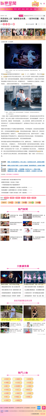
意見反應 (33, 407)
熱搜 (23, 9)
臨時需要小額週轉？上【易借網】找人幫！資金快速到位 (16, 330)
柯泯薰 (5, 76)
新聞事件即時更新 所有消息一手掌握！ (10, 182)
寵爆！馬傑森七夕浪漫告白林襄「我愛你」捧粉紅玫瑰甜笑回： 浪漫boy (28, 37)
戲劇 (35, 9)
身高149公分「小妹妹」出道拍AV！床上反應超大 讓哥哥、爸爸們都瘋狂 (17, 37)
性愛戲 (17, 131)
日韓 (39, 9)
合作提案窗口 (27, 407)
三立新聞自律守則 (19, 407)
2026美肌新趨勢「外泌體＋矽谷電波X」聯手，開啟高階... (14, 192)
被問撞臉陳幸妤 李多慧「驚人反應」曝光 (34, 295)
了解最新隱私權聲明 (35, 413)
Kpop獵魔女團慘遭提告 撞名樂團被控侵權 (34, 289)
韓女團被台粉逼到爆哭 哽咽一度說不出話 (33, 284)
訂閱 (10, 202)
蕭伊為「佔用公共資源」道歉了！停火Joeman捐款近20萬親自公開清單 (33, 320)
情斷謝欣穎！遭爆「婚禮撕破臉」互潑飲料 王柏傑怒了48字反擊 (24, 171)
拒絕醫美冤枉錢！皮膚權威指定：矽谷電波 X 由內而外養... (14, 187)
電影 (43, 9)
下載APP (4, 202)
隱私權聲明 (11, 407)
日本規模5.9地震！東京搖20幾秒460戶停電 (11, 179)
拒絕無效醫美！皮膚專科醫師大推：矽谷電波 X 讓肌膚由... (14, 190)
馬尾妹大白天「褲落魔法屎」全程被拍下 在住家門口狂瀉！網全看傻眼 (5, 37)
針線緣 (3, 9)
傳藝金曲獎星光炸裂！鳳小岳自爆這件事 (11, 286)
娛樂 (6, 15)
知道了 (43, 413)
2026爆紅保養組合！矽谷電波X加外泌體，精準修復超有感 (39, 324)
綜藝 (31, 9)
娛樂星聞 (2, 15)
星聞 (27, 9)
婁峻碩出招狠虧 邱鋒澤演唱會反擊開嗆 (10, 284)
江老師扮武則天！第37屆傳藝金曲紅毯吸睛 (34, 292)
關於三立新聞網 (4, 407)
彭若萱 (39, 151)
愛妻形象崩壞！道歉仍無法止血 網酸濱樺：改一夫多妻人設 (11, 320)
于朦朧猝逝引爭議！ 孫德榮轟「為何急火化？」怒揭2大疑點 (23, 169)
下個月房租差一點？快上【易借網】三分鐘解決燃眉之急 (16, 324)
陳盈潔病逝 (9, 9)
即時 (15, 9)
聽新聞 (20, 15)
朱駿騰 (5, 74)
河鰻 (22, 74)
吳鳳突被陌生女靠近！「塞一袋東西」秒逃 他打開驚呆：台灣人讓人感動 (39, 330)
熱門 (19, 9)
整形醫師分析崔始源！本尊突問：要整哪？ (11, 295)
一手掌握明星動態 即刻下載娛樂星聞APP (10, 184)
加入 (17, 202)
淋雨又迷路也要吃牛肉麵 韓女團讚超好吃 (34, 286)
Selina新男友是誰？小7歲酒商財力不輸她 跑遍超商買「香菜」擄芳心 (40, 37)
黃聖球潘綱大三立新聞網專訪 (12, 174)
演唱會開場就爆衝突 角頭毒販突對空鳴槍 (11, 292)
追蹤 (24, 202)
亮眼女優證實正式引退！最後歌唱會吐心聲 (11, 289)
